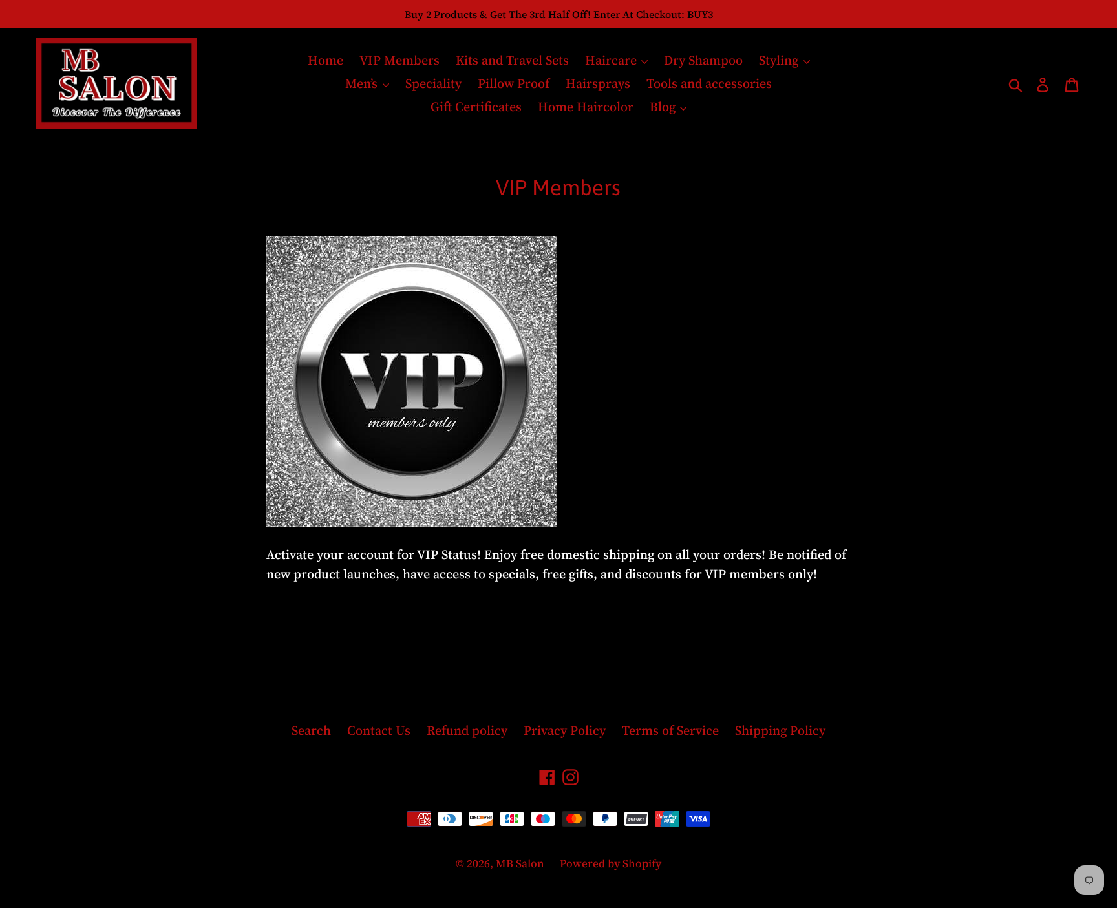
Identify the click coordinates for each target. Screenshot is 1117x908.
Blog (664, 107)
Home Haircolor (585, 107)
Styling (780, 60)
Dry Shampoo (703, 60)
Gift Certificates (476, 107)
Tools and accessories (709, 83)
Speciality (433, 83)
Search (311, 730)
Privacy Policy (565, 730)
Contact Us (378, 730)
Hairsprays (598, 83)
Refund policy (467, 730)
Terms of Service (670, 730)
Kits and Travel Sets (512, 60)
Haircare (612, 60)
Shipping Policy (780, 730)
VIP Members (399, 60)
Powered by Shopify (610, 863)
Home (325, 60)
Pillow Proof (513, 83)
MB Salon (521, 863)
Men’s (363, 83)
